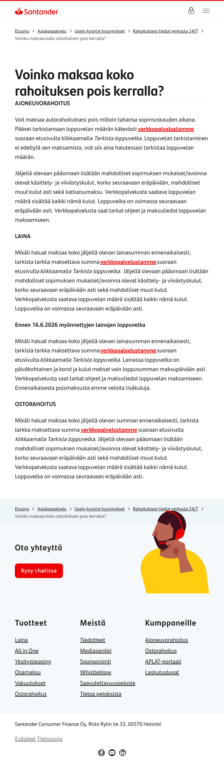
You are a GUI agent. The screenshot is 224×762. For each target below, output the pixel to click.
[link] (20, 11)
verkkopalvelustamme (166, 128)
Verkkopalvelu (191, 11)
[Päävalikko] (206, 11)
